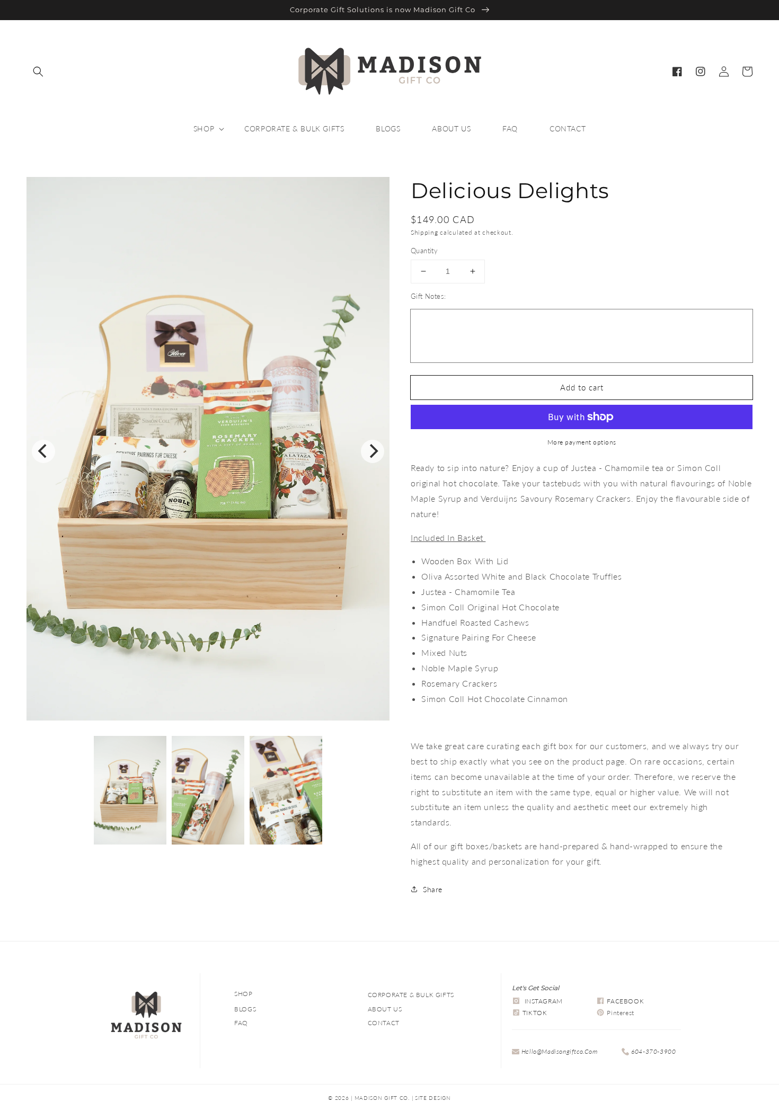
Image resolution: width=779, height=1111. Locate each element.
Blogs (245, 1009)
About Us (385, 1009)
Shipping (424, 232)
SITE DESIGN (433, 1098)
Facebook (625, 1001)
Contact (384, 1023)
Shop (243, 994)
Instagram (544, 1001)
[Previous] (43, 451)
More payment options (581, 442)
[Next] (372, 451)
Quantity (424, 250)
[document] (208, 451)
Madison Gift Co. (382, 1098)
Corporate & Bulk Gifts (411, 995)
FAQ (241, 1023)
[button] (38, 71)
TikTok (535, 1013)
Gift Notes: (428, 296)
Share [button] (432, 889)
